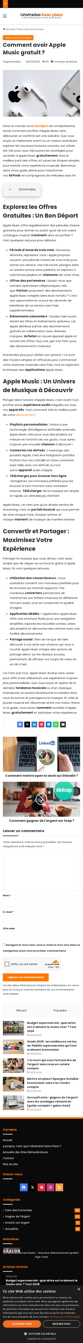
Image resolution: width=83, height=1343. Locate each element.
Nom (7, 895)
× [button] (78, 1289)
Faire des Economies (30, 29)
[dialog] (41, 1314)
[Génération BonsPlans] (41, 16)
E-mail (8, 912)
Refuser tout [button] (62, 1324)
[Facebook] (20, 724)
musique (41, 126)
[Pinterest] (41, 724)
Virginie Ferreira (12, 61)
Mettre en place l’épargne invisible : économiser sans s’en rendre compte (53, 1083)
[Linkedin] (34, 724)
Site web (9, 928)
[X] (27, 724)
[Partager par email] (63, 724)
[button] (41, 1334)
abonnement (25, 415)
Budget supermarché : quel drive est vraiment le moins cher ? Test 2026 (51, 1027)
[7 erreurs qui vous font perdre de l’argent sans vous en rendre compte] (13, 1065)
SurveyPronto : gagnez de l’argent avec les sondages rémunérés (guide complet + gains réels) (52, 1101)
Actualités (11, 1229)
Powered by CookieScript (41, 1338)
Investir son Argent (17, 1223)
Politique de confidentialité (65, 1316)
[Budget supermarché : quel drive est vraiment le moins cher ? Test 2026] (13, 1028)
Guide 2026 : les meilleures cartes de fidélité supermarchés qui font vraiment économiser (52, 1046)
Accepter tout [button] (22, 1324)
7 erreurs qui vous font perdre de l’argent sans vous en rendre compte (51, 1064)
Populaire (60, 1010)
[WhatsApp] (56, 724)
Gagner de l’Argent (17, 1216)
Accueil (10, 29)
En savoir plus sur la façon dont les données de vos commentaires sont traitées (41, 989)
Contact (8, 1158)
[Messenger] (49, 724)
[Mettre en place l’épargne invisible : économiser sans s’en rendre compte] (13, 1084)
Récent (21, 1010)
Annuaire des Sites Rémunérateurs (25, 1152)
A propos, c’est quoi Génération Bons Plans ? (32, 1146)
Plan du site (10, 1164)
